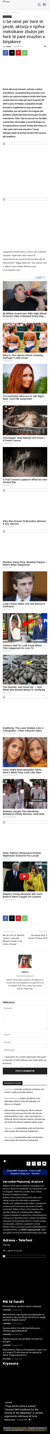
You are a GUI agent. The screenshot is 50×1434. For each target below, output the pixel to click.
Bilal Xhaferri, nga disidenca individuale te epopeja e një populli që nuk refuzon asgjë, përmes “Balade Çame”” (24, 1317)
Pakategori (15, 12)
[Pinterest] (18, 53)
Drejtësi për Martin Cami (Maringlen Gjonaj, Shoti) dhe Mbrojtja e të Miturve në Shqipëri (22, 1101)
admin (8, 46)
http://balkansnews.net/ (25, 976)
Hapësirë (7, 1310)
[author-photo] (25, 968)
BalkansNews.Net (18, 1428)
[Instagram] (34, 1164)
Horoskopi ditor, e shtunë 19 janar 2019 (37, 936)
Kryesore (8, 1402)
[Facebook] (5, 53)
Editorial (7, 1359)
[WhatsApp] (25, 53)
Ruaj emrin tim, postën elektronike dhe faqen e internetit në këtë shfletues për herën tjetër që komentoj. (24, 1060)
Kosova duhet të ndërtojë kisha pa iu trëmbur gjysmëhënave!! (21, 1329)
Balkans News (9, 1420)
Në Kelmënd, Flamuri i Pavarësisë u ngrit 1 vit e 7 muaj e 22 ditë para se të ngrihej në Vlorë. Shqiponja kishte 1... (24, 1352)
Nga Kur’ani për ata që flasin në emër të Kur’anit (22, 1340)
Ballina (5, 12)
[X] (12, 53)
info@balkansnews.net (35, 1430)
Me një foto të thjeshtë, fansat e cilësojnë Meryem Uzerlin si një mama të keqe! (14, 939)
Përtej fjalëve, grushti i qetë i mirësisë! (22, 1306)
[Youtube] (44, 1164)
